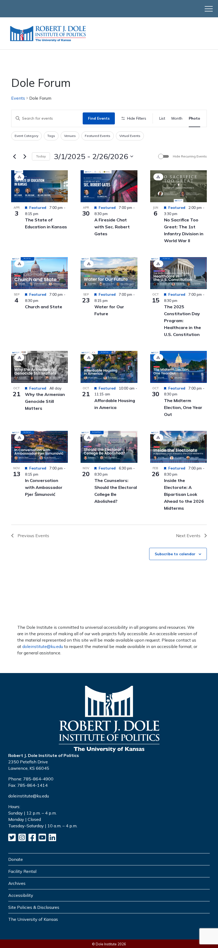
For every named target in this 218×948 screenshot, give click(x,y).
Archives (17, 883)
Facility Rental (22, 871)
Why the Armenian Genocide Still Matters (45, 401)
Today (41, 156)
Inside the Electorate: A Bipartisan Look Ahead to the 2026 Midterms (184, 494)
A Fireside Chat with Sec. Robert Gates (112, 226)
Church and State (43, 306)
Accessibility (20, 895)
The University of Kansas (33, 919)
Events (18, 98)
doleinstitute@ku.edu (42, 646)
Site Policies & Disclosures (33, 907)
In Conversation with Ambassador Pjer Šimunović (43, 487)
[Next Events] (25, 156)
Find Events (99, 118)
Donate (15, 859)
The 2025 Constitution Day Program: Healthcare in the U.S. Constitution (182, 320)
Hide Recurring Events (190, 156)
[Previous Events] (14, 156)
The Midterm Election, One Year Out (183, 407)
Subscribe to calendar (175, 554)
